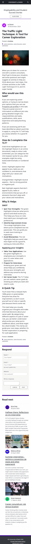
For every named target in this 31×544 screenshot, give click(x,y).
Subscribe (15, 16)
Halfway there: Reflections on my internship (17, 413)
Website (6, 371)
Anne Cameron (16, 498)
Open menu (3, 2)
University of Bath (16, 2)
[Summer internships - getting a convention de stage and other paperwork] (17, 489)
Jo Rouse (11, 24)
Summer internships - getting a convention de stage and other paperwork (15, 460)
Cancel (14, 387)
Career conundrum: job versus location (15, 505)
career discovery (18, 44)
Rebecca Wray (15, 451)
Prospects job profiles (10, 107)
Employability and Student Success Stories (15, 11)
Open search (28, 2)
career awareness (8, 44)
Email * (6, 362)
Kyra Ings (14, 406)
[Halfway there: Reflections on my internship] (17, 441)
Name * (6, 355)
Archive (10, 41)
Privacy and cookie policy (17, 541)
